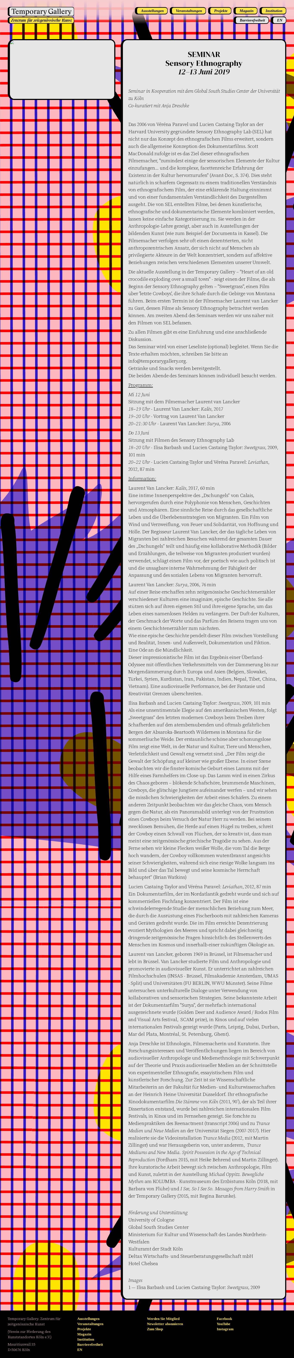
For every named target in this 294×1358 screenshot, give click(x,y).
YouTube (223, 1324)
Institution (85, 1339)
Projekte (84, 1329)
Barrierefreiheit (90, 1345)
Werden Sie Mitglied (163, 1319)
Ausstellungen (88, 1319)
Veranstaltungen (90, 1324)
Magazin (84, 1334)
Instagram (225, 1329)
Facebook (224, 1319)
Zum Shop (155, 1329)
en (79, 1350)
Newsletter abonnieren (165, 1324)
